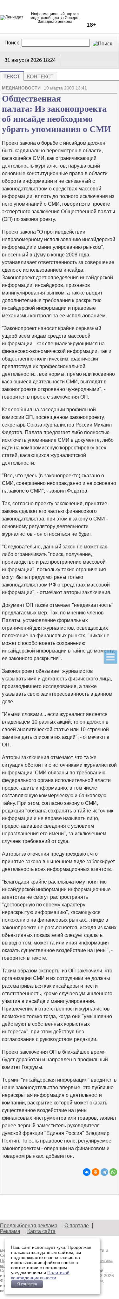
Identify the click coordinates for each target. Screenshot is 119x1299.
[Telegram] (104, 1172)
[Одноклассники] (95, 1172)
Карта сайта (41, 1231)
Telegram (75, 59)
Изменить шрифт (101, 95)
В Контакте (67, 59)
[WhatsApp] (113, 1172)
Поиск (11, 42)
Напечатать (90, 95)
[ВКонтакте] (86, 1172)
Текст (11, 76)
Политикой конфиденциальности (40, 1275)
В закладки (112, 95)
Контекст (40, 76)
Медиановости (21, 87)
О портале (76, 1225)
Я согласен (27, 1284)
